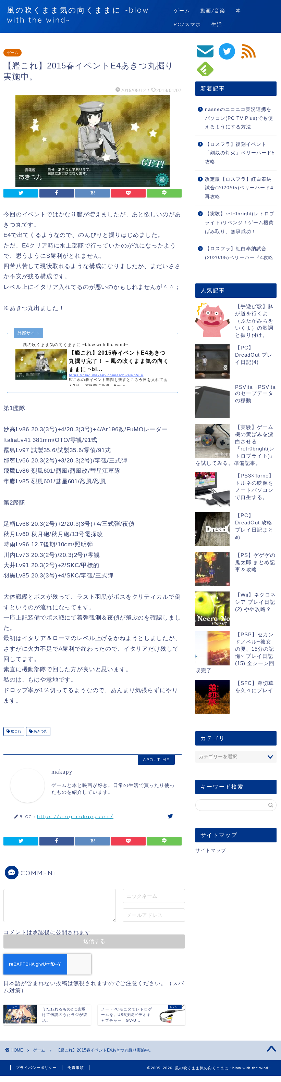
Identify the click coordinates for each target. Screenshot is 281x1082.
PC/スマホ (187, 24)
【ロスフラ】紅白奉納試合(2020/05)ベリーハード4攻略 (239, 253)
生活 (216, 24)
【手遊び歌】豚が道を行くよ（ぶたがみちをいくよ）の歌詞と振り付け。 (254, 320)
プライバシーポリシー (36, 1068)
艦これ (15, 731)
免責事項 (76, 1068)
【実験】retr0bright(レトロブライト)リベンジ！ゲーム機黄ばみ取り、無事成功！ (239, 222)
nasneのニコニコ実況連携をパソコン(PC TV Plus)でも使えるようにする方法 (239, 118)
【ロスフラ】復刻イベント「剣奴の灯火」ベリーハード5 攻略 (240, 153)
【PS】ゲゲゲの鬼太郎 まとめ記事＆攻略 (255, 562)
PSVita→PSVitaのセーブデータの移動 (255, 393)
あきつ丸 (40, 731)
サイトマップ (210, 850)
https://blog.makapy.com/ (75, 816)
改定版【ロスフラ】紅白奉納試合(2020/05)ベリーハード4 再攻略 (239, 188)
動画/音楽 (212, 11)
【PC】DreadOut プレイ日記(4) (253, 355)
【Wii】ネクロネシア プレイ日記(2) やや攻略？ (255, 602)
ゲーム (182, 11)
